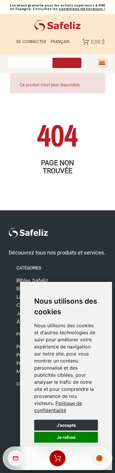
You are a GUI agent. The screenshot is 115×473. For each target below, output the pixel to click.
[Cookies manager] (99, 458)
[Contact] (16, 458)
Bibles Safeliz (32, 280)
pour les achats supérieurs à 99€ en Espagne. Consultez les (58, 7)
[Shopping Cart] (85, 41)
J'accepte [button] (66, 425)
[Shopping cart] (57, 458)
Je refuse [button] (66, 437)
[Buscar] (66, 63)
